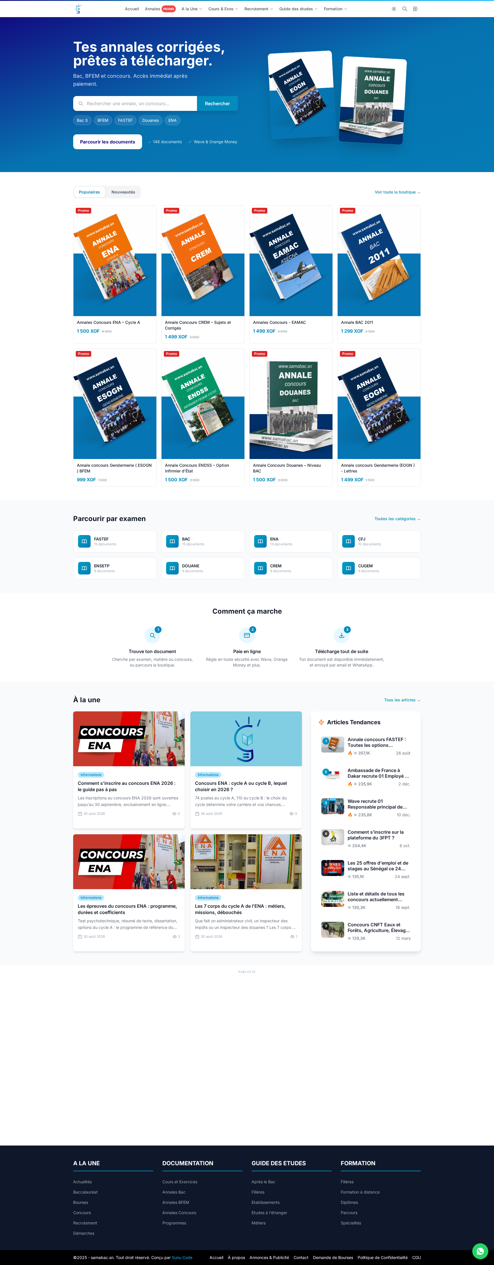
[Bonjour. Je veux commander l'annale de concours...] (480, 1251)
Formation (333, 8)
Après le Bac (263, 1181)
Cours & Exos (221, 8)
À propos (236, 1257)
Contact (301, 1257)
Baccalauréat (85, 1192)
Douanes (150, 120)
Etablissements (266, 1202)
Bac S (82, 120)
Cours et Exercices (179, 1181)
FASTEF (125, 120)
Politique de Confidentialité (383, 1257)
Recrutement (256, 8)
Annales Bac (174, 1192)
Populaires (89, 191)
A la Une (190, 8)
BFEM (102, 120)
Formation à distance (360, 1192)
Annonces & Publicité (269, 1257)
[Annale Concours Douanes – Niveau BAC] (372, 100)
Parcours (349, 1212)
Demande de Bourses (333, 1257)
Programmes (174, 1222)
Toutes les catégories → (398, 518)
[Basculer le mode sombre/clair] (394, 9)
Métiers (259, 1222)
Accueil (132, 8)
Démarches (83, 1233)
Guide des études (296, 8)
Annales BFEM (175, 1202)
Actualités (82, 1181)
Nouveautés (123, 191)
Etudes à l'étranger (269, 1212)
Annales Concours (179, 1212)
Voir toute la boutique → (398, 191)
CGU (416, 1257)
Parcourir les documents (107, 142)
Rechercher (217, 103)
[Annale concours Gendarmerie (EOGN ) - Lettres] (302, 94)
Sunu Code (182, 1257)
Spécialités (351, 1222)
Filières (258, 1192)
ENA (172, 120)
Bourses (80, 1202)
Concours (82, 1212)
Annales (159, 8)
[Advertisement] (247, 1015)
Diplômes (349, 1202)
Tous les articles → (402, 699)
